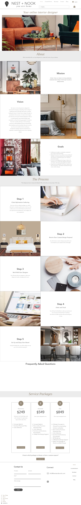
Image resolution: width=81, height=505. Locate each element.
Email (15, 475)
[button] (74, 6)
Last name (30, 470)
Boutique (74, 472)
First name (16, 470)
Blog (74, 479)
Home (74, 464)
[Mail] (48, 473)
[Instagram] (48, 481)
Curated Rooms (74, 468)
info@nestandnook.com (57, 473)
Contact (74, 476)
